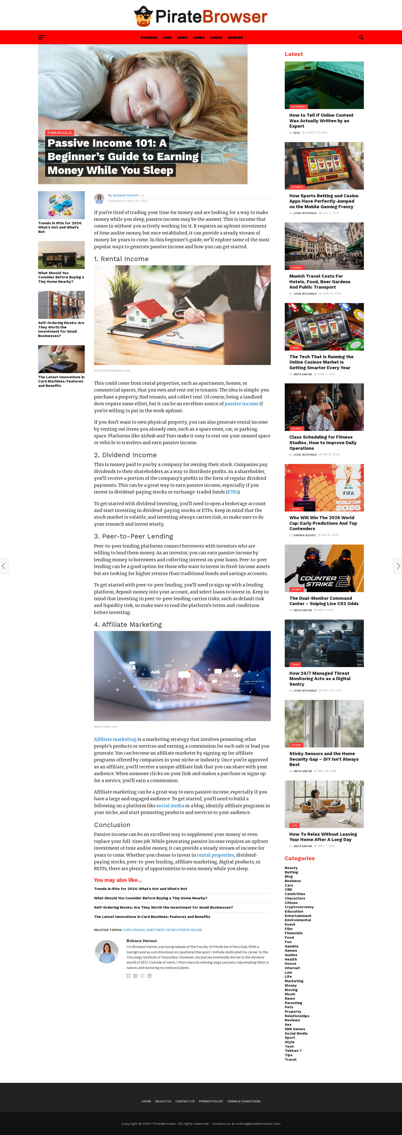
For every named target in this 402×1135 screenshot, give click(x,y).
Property (293, 1011)
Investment (156, 930)
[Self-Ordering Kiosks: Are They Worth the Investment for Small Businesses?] (61, 317)
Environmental (298, 920)
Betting (291, 872)
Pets (289, 1007)
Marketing (294, 981)
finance (139, 930)
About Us (163, 1101)
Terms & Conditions (244, 1101)
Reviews (235, 37)
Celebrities (295, 894)
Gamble (291, 946)
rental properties (215, 855)
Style (290, 1042)
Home (146, 1101)
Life (288, 977)
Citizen (291, 903)
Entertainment (298, 916)
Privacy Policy (211, 1101)
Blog (289, 876)
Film (288, 929)
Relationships (297, 1016)
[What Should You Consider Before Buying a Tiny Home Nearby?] (61, 267)
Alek (297, 132)
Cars (167, 37)
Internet (292, 968)
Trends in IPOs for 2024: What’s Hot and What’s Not (60, 227)
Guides (216, 37)
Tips (289, 1055)
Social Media (296, 1033)
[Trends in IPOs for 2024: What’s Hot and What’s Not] (61, 217)
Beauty (291, 868)
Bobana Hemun (125, 195)
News (182, 37)
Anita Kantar (303, 374)
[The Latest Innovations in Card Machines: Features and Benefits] (61, 371)
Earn (127, 930)
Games (198, 37)
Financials (294, 933)
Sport (290, 1038)
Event (290, 924)
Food (289, 937)
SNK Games (295, 1029)
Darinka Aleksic (305, 535)
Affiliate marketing (115, 739)
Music (290, 994)
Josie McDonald (305, 213)
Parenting (293, 1003)
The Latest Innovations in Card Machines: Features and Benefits (61, 381)
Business (149, 37)
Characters (295, 898)
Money (172, 930)
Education (294, 911)
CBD (288, 889)
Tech (289, 1046)
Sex (288, 1025)
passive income (190, 930)
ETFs (233, 492)
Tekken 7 (293, 1051)
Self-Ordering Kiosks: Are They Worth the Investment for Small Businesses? (61, 329)
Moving (291, 990)
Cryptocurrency (299, 907)
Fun (288, 942)
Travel (290, 1059)
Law (288, 972)
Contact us (185, 1101)
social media (170, 805)
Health (291, 959)
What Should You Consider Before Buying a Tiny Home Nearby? (61, 277)
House (290, 963)
